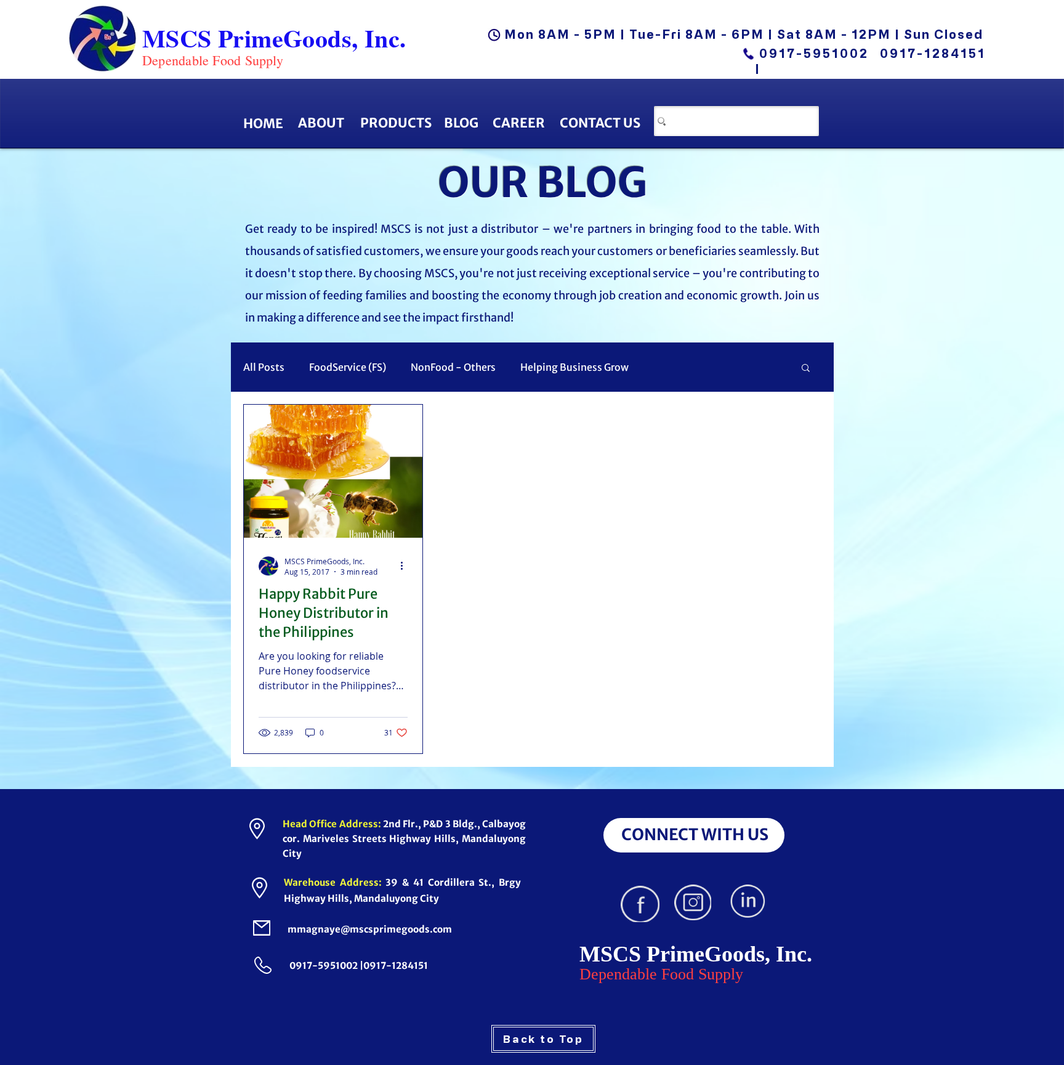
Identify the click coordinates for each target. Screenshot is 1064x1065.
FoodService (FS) (347, 367)
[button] (806, 368)
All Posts (263, 367)
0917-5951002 (814, 53)
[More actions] (405, 566)
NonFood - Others (453, 367)
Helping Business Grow (574, 367)
